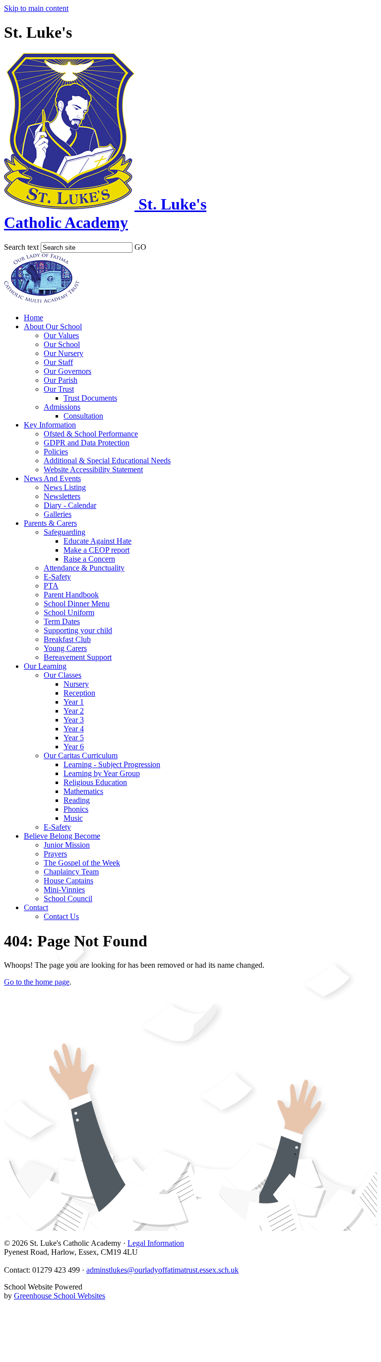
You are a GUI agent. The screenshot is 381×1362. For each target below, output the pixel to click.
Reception (79, 693)
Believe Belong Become (62, 836)
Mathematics (83, 791)
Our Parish (60, 380)
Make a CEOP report (96, 550)
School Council (68, 898)
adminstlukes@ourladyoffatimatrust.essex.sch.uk (162, 1270)
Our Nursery (63, 353)
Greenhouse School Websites (59, 1295)
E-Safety (57, 577)
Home (33, 317)
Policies (56, 451)
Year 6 (74, 746)
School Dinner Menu (77, 603)
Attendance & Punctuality (84, 568)
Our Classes (62, 675)
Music (73, 818)
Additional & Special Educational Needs (107, 460)
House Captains (68, 880)
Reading (77, 800)
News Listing (65, 487)
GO (140, 247)
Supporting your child (78, 630)
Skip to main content (36, 8)
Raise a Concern (89, 559)
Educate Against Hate (97, 541)
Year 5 (74, 737)
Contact (36, 907)
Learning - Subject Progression (112, 764)
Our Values (61, 335)
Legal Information (155, 1243)
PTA (51, 585)
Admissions (62, 407)
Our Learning (45, 666)
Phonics (76, 809)
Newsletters (62, 496)
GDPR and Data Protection (86, 442)
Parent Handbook (71, 594)
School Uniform (69, 612)
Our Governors (67, 371)
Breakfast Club (67, 639)
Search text (21, 247)
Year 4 (74, 728)
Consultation (83, 416)
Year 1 (74, 702)
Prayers (55, 854)
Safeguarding (64, 532)
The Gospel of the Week (82, 863)
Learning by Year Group (102, 773)
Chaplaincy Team (71, 871)
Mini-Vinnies (64, 889)
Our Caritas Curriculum (81, 755)
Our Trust (59, 389)
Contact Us (61, 916)
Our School (62, 344)
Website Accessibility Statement (93, 469)
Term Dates (62, 621)
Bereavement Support (78, 657)
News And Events (52, 478)
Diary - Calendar (70, 505)
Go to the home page (36, 982)
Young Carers (65, 648)
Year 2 (74, 711)
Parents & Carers (50, 523)
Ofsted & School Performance (91, 434)
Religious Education (95, 782)
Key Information (50, 425)
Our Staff (58, 362)
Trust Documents (90, 398)
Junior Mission (67, 845)
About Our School (53, 326)
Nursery (76, 684)
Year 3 (74, 720)
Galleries (57, 514)
